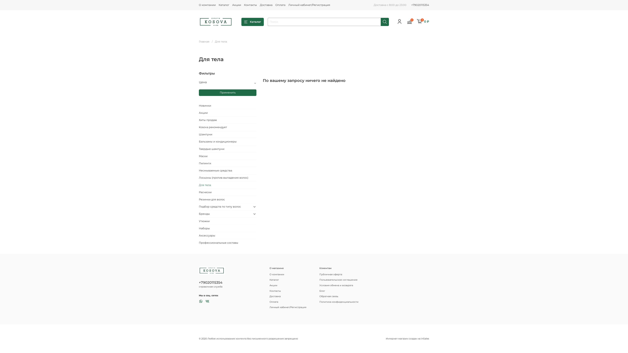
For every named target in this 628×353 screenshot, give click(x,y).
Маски (203, 156)
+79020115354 (420, 5)
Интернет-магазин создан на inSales (407, 338)
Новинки (205, 105)
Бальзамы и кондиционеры (218, 141)
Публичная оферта (330, 274)
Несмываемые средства (215, 170)
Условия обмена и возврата (336, 285)
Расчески (205, 192)
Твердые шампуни (211, 149)
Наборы (204, 228)
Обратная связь (328, 296)
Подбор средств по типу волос (220, 206)
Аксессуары (207, 235)
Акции (236, 5)
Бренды (204, 213)
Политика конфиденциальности (338, 301)
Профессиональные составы (218, 242)
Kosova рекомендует (213, 127)
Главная (204, 41)
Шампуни (205, 134)
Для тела (205, 185)
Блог (322, 290)
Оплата (280, 5)
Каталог (224, 5)
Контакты (250, 5)
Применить (228, 92)
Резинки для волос (212, 199)
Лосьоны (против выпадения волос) (223, 177)
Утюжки (204, 221)
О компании (207, 5)
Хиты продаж (208, 120)
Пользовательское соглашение (338, 279)
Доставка (266, 5)
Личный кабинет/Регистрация (309, 5)
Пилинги (205, 163)
